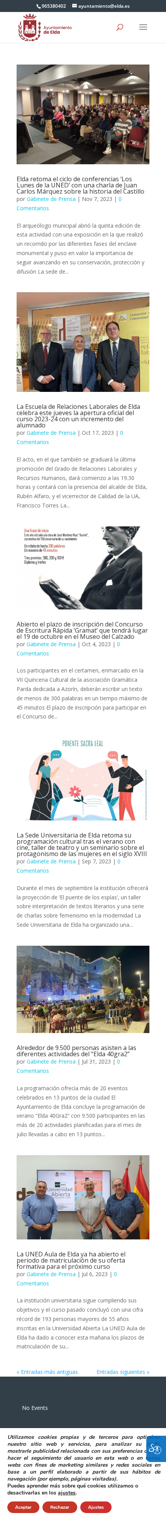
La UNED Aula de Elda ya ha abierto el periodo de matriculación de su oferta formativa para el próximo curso (71, 1260)
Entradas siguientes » (123, 1371)
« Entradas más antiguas (47, 1371)
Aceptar (23, 1507)
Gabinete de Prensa (51, 199)
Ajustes (96, 1507)
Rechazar (59, 1507)
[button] (143, 32)
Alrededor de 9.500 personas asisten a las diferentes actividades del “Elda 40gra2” (76, 1050)
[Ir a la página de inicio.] (45, 27)
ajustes (67, 1492)
